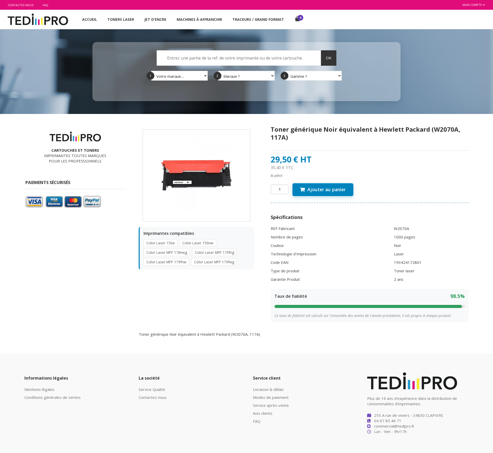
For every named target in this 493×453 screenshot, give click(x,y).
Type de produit (285, 270)
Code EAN (279, 262)
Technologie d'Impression (293, 253)
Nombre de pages (287, 236)
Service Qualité (152, 389)
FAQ (45, 5)
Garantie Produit (285, 279)
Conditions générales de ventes (52, 397)
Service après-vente (271, 405)
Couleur (277, 245)
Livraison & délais (268, 389)
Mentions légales (39, 389)
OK (328, 57)
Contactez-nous (20, 5)
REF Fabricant (283, 228)
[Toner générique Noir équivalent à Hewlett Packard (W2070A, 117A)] (196, 173)
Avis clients (262, 413)
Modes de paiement (271, 397)
